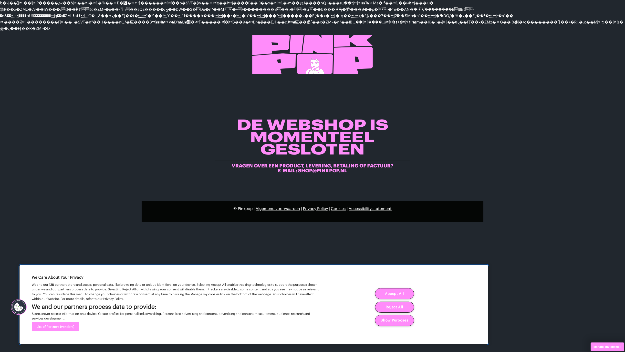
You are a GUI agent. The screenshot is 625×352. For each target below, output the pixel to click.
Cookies (338, 208)
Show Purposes (394, 320)
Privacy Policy (315, 208)
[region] (254, 304)
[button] (19, 307)
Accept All (394, 293)
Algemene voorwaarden (278, 208)
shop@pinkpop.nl (322, 170)
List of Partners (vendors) (55, 327)
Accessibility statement (370, 208)
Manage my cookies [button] (607, 347)
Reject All (394, 307)
